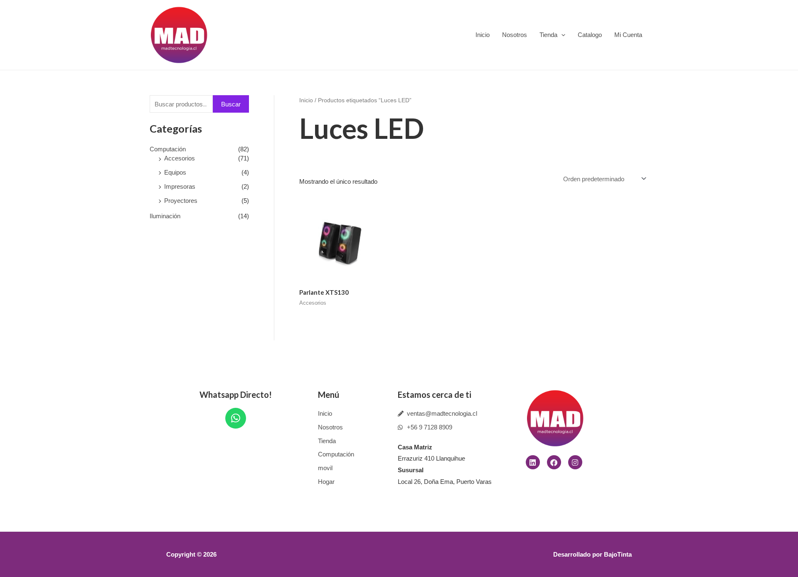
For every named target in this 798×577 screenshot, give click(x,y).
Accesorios (179, 158)
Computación (168, 149)
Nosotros (514, 34)
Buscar (231, 104)
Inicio (482, 34)
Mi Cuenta (628, 34)
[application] (561, 34)
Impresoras (179, 186)
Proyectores (180, 200)
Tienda (548, 34)
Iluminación (165, 215)
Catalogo (590, 34)
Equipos (175, 172)
